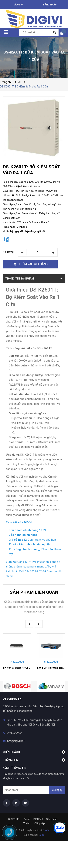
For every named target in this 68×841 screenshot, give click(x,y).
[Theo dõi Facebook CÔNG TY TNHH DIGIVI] (6, 803)
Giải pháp (39, 823)
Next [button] (38, 624)
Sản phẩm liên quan (34, 592)
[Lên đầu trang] (57, 815)
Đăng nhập (49, 4)
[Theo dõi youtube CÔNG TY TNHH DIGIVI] (25, 803)
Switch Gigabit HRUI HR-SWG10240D (26, 667)
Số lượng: (8, 251)
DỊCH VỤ (38, 819)
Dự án (27, 819)
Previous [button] (29, 624)
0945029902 (14, 732)
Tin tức (27, 823)
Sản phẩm (51, 819)
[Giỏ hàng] (63, 33)
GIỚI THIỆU (14, 819)
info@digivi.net (16, 740)
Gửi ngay (57, 789)
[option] (17, 652)
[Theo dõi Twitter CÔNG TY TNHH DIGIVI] (16, 803)
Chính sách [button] (11, 752)
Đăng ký (18, 4)
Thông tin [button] (10, 759)
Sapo (42, 834)
